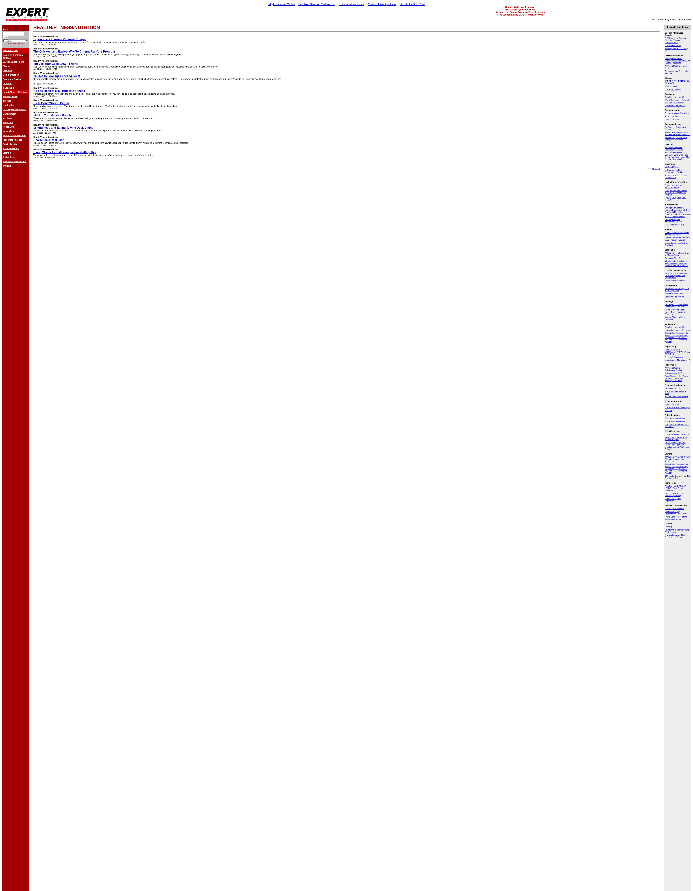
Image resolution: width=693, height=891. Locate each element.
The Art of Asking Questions (677, 113)
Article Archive (10, 50)
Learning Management (14, 109)
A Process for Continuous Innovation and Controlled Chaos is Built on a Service (676, 263)
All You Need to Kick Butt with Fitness (59, 90)
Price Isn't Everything (674, 357)
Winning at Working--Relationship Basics (674, 369)
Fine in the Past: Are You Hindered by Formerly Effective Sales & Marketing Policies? (677, 446)
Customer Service (12, 79)
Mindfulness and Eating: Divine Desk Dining (63, 127)
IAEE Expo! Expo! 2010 (675, 225)
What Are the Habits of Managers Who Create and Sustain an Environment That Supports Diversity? (677, 156)
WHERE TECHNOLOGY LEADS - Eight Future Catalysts (676, 488)
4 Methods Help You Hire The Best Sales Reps (677, 477)
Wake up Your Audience (675, 418)
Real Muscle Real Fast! (48, 140)
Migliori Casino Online (281, 4)
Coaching (7, 70)
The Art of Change (673, 89)
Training (7, 166)
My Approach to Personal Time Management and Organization (676, 275)
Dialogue (668, 410)
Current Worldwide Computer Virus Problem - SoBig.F (677, 239)
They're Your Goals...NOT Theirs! (55, 63)
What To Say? (671, 86)
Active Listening (671, 116)
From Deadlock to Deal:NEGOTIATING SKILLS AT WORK (677, 352)
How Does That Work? (675, 105)
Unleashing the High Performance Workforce (675, 171)
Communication (11, 75)
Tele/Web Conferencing (14, 161)
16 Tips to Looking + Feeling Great (56, 76)
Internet (7, 101)
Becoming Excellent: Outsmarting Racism (674, 148)
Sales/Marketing (11, 148)
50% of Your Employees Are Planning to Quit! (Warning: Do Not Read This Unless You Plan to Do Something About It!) (677, 337)
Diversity (7, 83)
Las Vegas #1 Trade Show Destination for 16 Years (676, 305)
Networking (8, 131)
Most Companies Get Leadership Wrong (674, 494)
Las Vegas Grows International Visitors (673, 220)
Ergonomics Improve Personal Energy (59, 39)
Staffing (7, 153)
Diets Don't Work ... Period (51, 103)
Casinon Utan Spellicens (382, 4)
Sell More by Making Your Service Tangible (676, 438)
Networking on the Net (674, 373)
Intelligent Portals (672, 167)
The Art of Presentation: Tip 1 (677, 407)
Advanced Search (15, 43)
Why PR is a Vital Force (675, 421)
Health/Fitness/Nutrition (15, 92)
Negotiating (8, 127)
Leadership (8, 105)
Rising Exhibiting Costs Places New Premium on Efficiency (675, 312)
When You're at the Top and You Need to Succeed (677, 101)
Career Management (13, 62)
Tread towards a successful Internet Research (677, 233)
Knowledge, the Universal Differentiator (676, 176)
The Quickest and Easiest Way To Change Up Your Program (74, 51)
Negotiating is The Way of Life (678, 360)
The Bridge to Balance (674, 508)
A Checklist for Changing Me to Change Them (677, 254)
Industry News (10, 96)
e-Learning (8, 88)
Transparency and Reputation (673, 499)
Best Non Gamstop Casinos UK (316, 4)
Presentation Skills (12, 140)
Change (7, 66)
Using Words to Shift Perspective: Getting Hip (64, 152)
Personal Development (14, 135)
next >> (656, 168)
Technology (8, 157)
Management (9, 114)
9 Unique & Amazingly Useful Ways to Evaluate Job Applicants (677, 459)
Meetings (7, 118)
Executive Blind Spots (674, 258)
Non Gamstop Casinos (351, 4)
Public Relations (11, 144)
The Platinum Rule (673, 45)
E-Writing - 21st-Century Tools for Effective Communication (675, 40)
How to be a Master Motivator (677, 330)
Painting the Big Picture (675, 281)
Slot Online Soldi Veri (412, 4)
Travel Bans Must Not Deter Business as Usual (677, 518)
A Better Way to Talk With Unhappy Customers (676, 138)
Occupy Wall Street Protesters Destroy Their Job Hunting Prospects (677, 60)
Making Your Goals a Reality (52, 115)
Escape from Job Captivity (676, 396)
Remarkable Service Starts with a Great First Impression (677, 133)
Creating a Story (672, 119)
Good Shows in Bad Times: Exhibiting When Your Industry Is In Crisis (676, 378)
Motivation (8, 122)
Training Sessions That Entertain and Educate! (675, 536)
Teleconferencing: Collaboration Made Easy (676, 512)
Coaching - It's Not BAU (675, 97)
